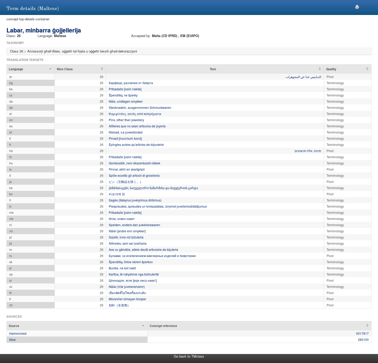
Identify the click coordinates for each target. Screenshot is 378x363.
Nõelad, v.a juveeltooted (125, 132)
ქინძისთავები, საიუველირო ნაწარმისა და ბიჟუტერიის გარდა (153, 187)
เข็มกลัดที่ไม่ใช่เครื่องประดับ (127, 292)
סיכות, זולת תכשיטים (308, 150)
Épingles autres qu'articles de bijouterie (136, 144)
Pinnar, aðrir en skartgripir (127, 169)
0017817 (362, 333)
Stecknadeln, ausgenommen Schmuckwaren (140, 107)
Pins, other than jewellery (126, 120)
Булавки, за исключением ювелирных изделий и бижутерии (152, 255)
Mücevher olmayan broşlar (127, 299)
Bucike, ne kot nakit (122, 268)
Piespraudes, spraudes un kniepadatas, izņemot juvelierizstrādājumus (158, 206)
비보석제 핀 (117, 194)
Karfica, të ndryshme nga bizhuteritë (134, 274)
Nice (12, 339)
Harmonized (17, 333)
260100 (363, 339)
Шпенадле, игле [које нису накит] (133, 280)
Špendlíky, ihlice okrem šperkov (131, 262)
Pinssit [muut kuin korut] (125, 138)
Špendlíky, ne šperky (123, 95)
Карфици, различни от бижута (131, 83)
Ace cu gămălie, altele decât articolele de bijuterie (143, 249)
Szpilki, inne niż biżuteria (126, 237)
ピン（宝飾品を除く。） (126, 181)
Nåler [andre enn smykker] (127, 231)
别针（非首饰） (119, 305)
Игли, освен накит (122, 218)
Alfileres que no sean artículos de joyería (137, 126)
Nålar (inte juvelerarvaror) (127, 286)
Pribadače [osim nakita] (125, 89)
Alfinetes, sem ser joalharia (128, 243)
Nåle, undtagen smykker (126, 101)
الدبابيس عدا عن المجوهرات (303, 76)
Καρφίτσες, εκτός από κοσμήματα (135, 113)
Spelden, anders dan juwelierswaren (134, 225)
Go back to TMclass (189, 356)
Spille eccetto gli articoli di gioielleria (134, 175)
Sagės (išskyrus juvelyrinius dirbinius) (135, 200)
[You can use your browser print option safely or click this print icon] (357, 6)
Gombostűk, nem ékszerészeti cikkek (134, 163)
